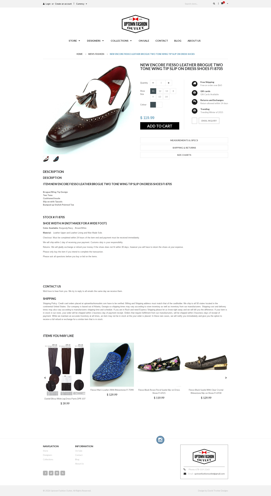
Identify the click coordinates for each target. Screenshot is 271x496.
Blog (77, 459)
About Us (79, 463)
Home (80, 54)
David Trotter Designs (218, 490)
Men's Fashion (96, 54)
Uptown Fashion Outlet (61, 490)
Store (45, 451)
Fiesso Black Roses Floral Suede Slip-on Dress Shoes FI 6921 (159, 391)
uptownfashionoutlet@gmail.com (209, 473)
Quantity (144, 83)
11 (153, 91)
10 (159, 96)
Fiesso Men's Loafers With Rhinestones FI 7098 (112, 390)
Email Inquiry (209, 120)
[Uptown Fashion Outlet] (135, 23)
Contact (78, 455)
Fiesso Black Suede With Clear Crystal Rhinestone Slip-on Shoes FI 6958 (206, 391)
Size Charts (184, 155)
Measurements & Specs (184, 140)
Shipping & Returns (184, 147)
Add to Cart (159, 126)
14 (166, 96)
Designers (47, 455)
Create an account (63, 4)
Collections (48, 459)
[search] (214, 3)
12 (160, 91)
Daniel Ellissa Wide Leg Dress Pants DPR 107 (65, 398)
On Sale (78, 451)
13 (166, 91)
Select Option (74, 393)
